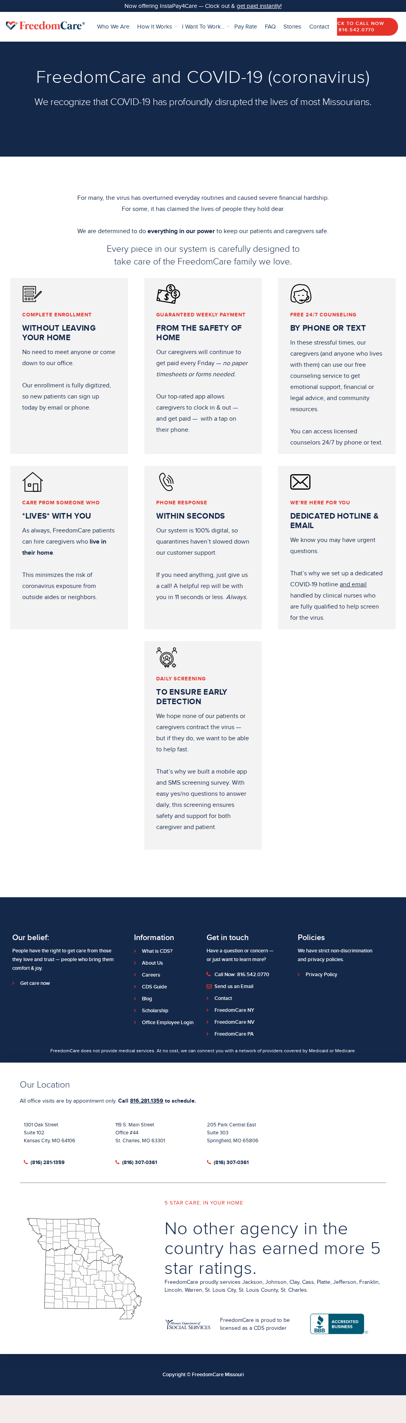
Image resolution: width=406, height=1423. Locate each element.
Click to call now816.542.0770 (357, 27)
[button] (157, 27)
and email (353, 584)
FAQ (270, 26)
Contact (319, 26)
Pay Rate (245, 26)
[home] (45, 27)
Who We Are (113, 26)
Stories (292, 26)
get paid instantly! (259, 6)
